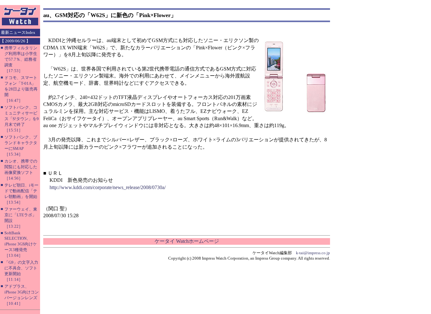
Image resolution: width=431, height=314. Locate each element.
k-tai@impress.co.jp (313, 252)
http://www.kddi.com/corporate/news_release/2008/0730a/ (108, 187)
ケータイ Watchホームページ (187, 241)
